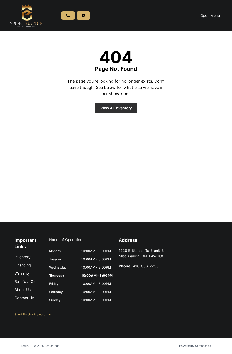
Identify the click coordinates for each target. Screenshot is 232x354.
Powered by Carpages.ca (195, 345)
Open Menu (211, 15)
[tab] (65, 242)
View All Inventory (116, 108)
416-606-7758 (146, 266)
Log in (25, 345)
